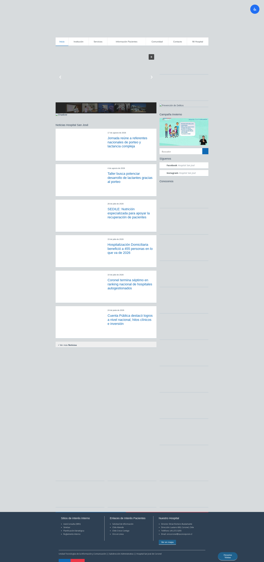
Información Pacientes (126, 41)
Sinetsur (66, 527)
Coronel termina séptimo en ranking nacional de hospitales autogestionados (130, 284)
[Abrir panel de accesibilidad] (254, 9)
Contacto (177, 41)
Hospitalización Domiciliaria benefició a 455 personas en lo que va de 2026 (130, 249)
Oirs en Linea (118, 534)
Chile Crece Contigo (120, 530)
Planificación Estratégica (73, 530)
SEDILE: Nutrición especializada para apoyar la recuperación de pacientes (129, 213)
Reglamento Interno (72, 534)
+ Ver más (67, 345)
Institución (78, 41)
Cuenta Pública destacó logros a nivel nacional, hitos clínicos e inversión (130, 320)
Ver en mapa (167, 542)
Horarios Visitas (228, 556)
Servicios (98, 41)
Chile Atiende (118, 527)
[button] (151, 57)
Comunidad (157, 41)
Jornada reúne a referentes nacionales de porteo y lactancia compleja (127, 142)
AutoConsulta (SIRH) (72, 524)
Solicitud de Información (122, 524)
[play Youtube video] (184, 132)
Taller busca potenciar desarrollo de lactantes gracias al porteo (130, 178)
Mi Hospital (197, 41)
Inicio (61, 41)
